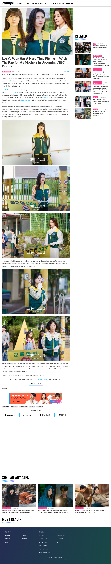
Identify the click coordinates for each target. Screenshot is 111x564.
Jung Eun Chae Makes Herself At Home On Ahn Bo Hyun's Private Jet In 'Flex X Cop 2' (90, 511)
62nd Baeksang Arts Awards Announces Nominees (99, 113)
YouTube (24, 538)
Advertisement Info (44, 552)
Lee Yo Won (6, 90)
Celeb (40, 3)
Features (70, 3)
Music (62, 3)
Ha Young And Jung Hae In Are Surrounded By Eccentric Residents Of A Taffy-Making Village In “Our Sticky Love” (101, 89)
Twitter (27, 415)
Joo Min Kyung (26, 100)
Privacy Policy (43, 542)
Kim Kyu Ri (32, 406)
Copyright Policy (44, 549)
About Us (41, 535)
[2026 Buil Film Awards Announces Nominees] (83, 47)
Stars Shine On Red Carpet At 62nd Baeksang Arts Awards (101, 101)
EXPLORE (19, 3)
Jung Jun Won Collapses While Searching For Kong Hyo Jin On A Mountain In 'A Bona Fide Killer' (18, 511)
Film (95, 43)
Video (34, 3)
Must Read (10, 519)
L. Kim (68, 71)
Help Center (60, 538)
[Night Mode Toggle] (107, 4)
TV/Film (95, 97)
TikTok (24, 535)
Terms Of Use (43, 538)
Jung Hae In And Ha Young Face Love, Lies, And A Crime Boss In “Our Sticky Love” (101, 75)
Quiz (28, 3)
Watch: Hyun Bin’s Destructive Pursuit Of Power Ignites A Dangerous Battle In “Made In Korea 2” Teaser (101, 61)
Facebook (10, 415)
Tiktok (63, 415)
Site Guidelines (61, 535)
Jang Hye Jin (46, 97)
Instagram (45, 415)
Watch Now (36, 384)
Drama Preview (6, 71)
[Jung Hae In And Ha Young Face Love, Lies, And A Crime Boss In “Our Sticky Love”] (83, 73)
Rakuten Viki (59, 559)
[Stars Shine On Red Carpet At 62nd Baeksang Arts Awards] (83, 101)
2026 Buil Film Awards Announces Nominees (100, 46)
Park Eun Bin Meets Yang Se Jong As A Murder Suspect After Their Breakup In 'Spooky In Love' (53, 511)
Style (47, 3)
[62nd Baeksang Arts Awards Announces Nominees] (83, 113)
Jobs (58, 542)
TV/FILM (54, 3)
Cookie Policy (43, 545)
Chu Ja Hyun (14, 92)
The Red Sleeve (42, 379)
